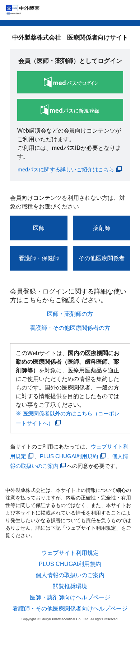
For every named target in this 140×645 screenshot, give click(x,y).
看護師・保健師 (39, 258)
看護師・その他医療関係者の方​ (70, 328)
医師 (39, 228)
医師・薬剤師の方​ (70, 314)
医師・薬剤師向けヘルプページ (70, 597)
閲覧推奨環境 (70, 586)
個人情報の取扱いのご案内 (70, 575)
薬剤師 (101, 228)
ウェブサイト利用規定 (70, 553)
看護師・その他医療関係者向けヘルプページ (70, 609)
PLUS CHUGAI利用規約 (69, 456)
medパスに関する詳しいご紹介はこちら (66, 169)
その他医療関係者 (102, 258)
